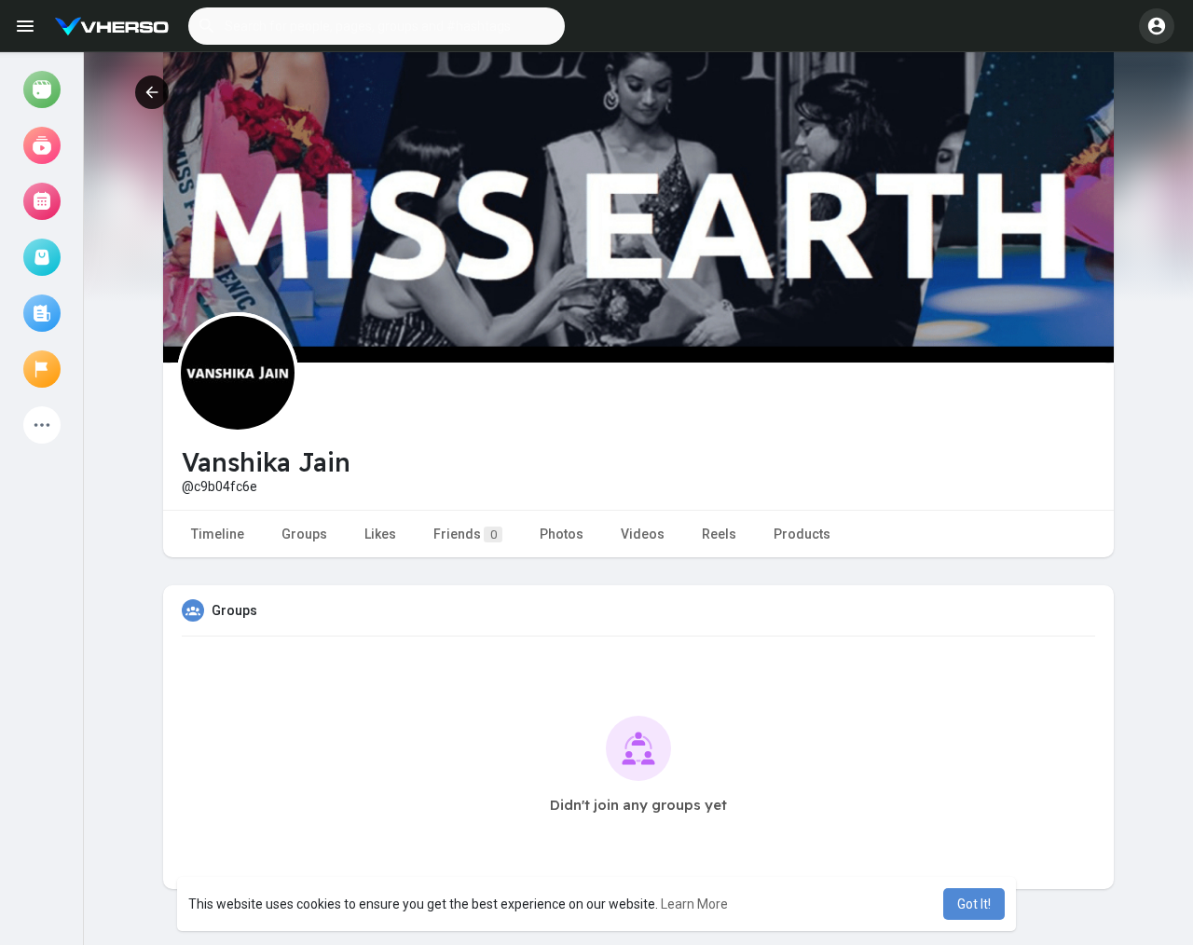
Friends (465, 534)
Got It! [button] (974, 904)
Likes (380, 534)
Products (802, 534)
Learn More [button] (694, 904)
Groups (304, 534)
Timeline (217, 534)
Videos (643, 534)
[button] (376, 26)
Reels (719, 534)
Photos (561, 534)
